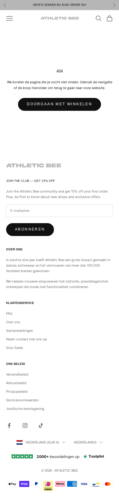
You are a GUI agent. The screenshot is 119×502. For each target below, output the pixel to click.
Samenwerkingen (19, 330)
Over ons (13, 322)
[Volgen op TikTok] (41, 425)
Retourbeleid (16, 383)
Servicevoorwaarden (22, 400)
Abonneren (30, 229)
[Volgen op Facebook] (9, 425)
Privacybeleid (16, 391)
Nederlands (85, 442)
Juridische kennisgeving (25, 408)
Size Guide (14, 348)
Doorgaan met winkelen (59, 104)
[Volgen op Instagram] (25, 425)
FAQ (9, 313)
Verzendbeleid (17, 374)
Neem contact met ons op (26, 339)
